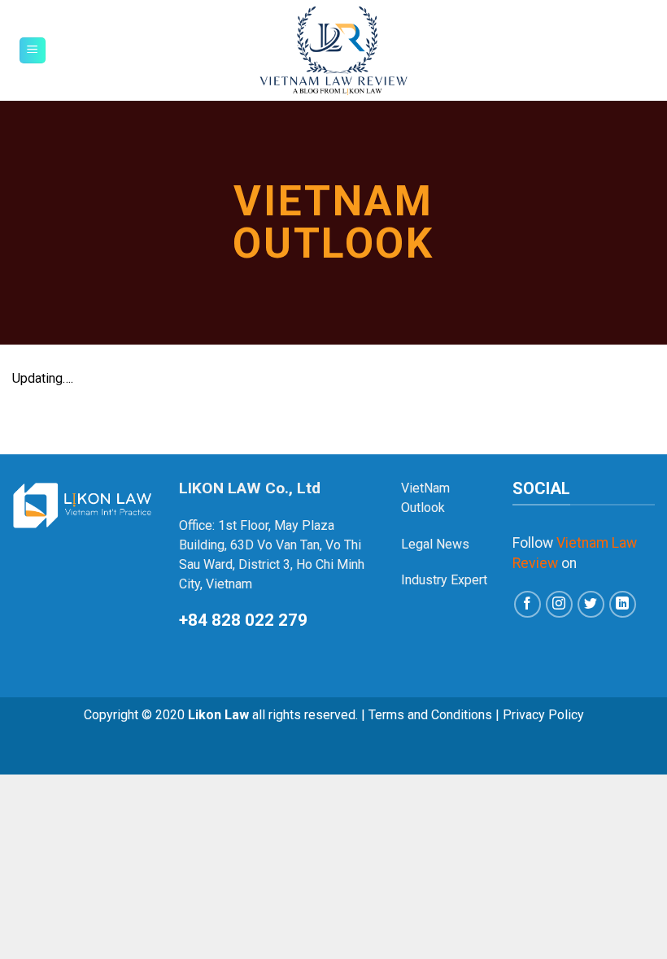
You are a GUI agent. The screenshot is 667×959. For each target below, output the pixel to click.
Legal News (435, 544)
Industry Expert (444, 580)
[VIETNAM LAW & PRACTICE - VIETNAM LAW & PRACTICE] (334, 50)
